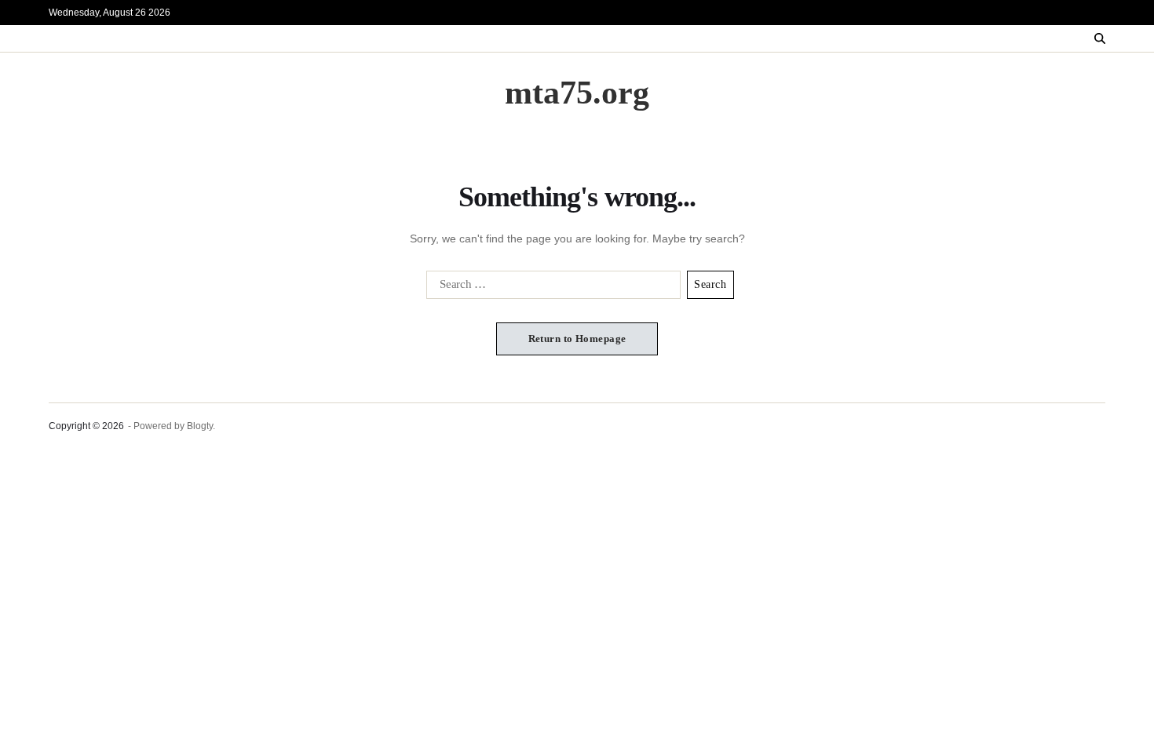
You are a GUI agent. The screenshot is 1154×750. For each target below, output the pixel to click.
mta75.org (577, 92)
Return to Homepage (577, 338)
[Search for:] (550, 288)
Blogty (200, 426)
